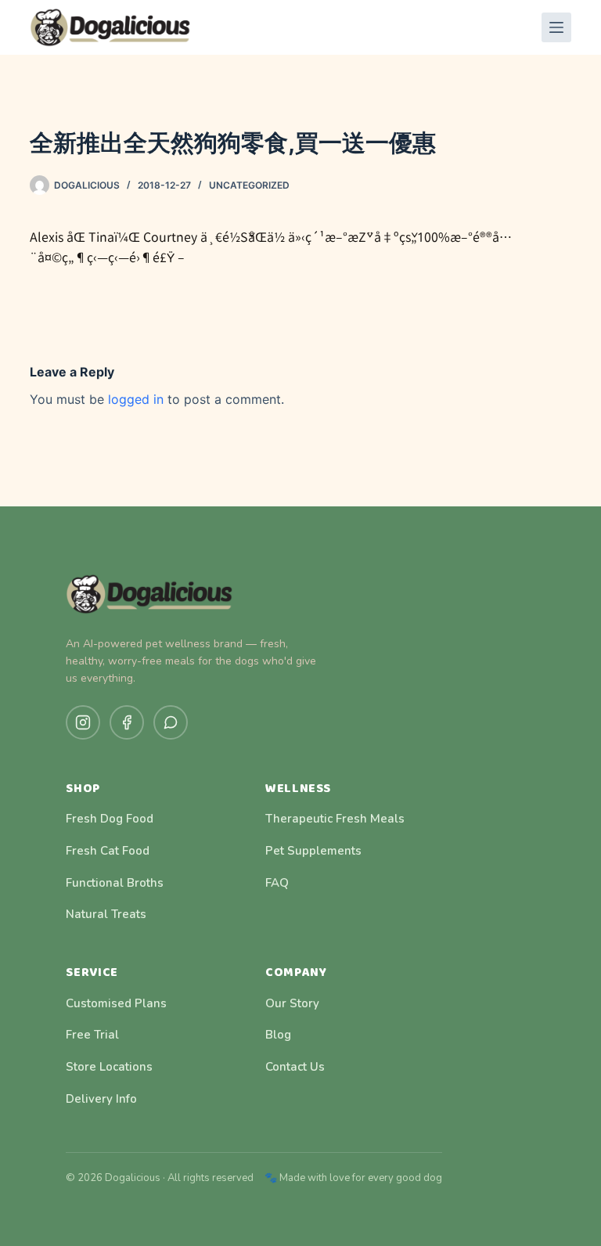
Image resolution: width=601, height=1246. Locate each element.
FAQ (277, 883)
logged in (136, 399)
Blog (278, 1035)
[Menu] (556, 27)
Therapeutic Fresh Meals (335, 818)
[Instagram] (83, 722)
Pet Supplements (313, 851)
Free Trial (92, 1035)
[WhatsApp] (170, 722)
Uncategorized (249, 185)
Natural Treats (106, 914)
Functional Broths (115, 883)
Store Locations (109, 1067)
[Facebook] (127, 722)
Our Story (292, 1003)
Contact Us (295, 1067)
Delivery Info (101, 1099)
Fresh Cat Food (107, 851)
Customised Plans (116, 1003)
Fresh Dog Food (109, 818)
